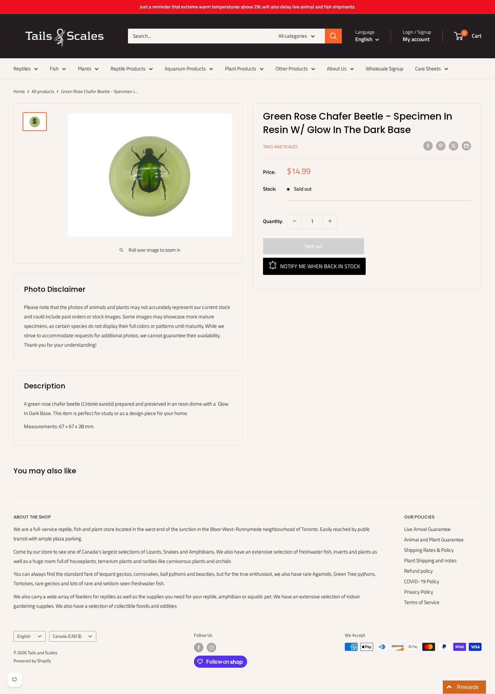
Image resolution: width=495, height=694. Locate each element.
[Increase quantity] (330, 221)
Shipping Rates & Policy (429, 550)
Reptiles (22, 68)
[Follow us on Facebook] (198, 647)
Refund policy (418, 571)
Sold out (313, 246)
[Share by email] (466, 146)
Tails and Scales (280, 146)
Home (19, 91)
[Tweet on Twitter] (453, 146)
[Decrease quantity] (294, 221)
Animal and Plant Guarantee (434, 539)
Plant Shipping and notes (430, 560)
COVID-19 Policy (421, 581)
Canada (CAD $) (67, 636)
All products (43, 91)
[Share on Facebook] (428, 146)
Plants (84, 68)
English (24, 636)
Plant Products (240, 68)
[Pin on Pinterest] (441, 146)
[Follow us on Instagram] (211, 647)
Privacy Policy (418, 592)
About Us (336, 68)
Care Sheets (428, 68)
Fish (54, 68)
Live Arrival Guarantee (427, 529)
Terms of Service (421, 602)
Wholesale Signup (384, 68)
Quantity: (273, 221)
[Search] (333, 36)
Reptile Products (127, 68)
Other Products (291, 68)
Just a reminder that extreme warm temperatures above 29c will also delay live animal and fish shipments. (248, 6)
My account (416, 39)
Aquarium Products (185, 68)
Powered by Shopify (32, 660)
